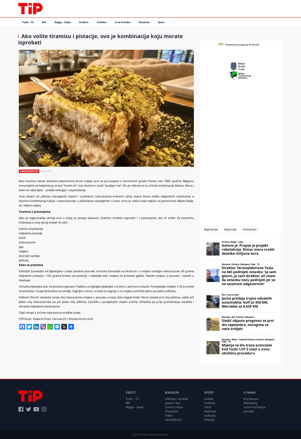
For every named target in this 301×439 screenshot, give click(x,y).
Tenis (207, 407)
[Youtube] (36, 409)
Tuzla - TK (28, 22)
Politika (101, 22)
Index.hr (38, 319)
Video (168, 415)
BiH (44, 22)
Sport (161, 22)
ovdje (76, 313)
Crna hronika (122, 22)
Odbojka (210, 415)
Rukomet (210, 411)
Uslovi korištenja (254, 407)
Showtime (171, 411)
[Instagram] (44, 409)
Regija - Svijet (63, 22)
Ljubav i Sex (172, 403)
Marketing (250, 403)
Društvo (84, 22)
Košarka (209, 403)
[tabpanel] (241, 298)
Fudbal (208, 399)
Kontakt (249, 411)
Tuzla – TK (132, 399)
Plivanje (209, 420)
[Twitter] (28, 409)
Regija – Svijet (135, 407)
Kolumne (144, 22)
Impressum (251, 399)
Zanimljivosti (29, 171)
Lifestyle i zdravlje (176, 399)
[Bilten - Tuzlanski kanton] (241, 75)
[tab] (211, 229)
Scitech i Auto (174, 407)
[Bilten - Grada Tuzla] (241, 66)
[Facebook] (21, 409)
